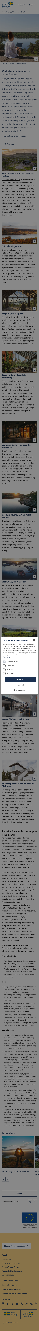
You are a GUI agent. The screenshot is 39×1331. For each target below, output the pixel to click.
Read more (6, 657)
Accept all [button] (20, 679)
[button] (19, 690)
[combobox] (34, 640)
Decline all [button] (20, 685)
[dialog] (19, 665)
